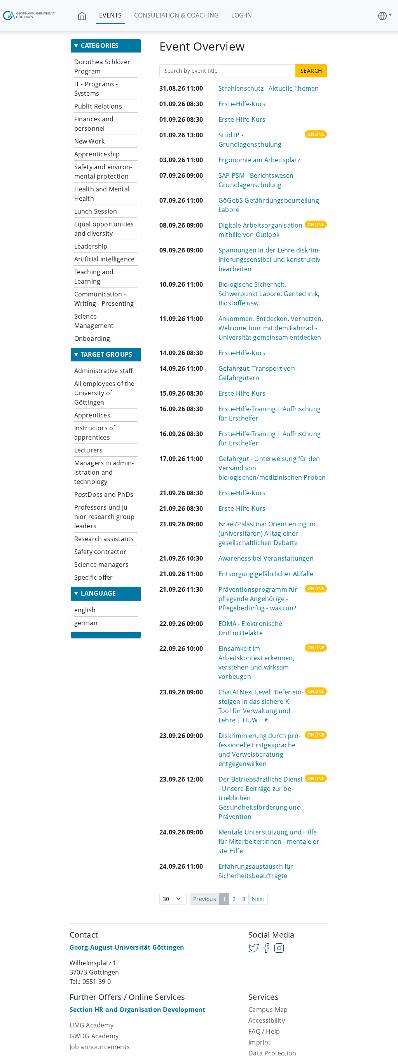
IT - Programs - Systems (96, 89)
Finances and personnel (93, 124)
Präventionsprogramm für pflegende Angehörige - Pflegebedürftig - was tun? (258, 598)
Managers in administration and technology (104, 472)
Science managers (101, 564)
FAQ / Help (264, 1031)
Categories (100, 45)
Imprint (259, 1042)
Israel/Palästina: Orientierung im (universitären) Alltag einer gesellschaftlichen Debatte (267, 533)
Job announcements (100, 1047)
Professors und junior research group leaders (104, 516)
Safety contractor (100, 551)
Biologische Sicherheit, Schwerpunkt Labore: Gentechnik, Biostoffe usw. (268, 293)
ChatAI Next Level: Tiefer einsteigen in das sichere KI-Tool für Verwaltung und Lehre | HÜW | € (261, 706)
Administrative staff (103, 370)
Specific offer (93, 577)
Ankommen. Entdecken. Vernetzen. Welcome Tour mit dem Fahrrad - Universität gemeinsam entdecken (270, 328)
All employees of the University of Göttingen (104, 393)
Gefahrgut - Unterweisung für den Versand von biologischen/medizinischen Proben (272, 468)
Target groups (107, 354)
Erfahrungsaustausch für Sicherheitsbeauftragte (255, 871)
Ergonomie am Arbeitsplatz (259, 160)
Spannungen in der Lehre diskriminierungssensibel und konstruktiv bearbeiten (269, 259)
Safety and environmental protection (103, 172)
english (85, 610)
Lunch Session (95, 211)
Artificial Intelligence (104, 259)
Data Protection (272, 1053)
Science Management (94, 321)
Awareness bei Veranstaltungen (266, 558)
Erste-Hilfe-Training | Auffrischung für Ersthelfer (269, 413)
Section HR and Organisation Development (138, 1009)
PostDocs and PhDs (103, 494)
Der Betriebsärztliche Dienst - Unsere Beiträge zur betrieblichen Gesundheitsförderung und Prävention (260, 798)
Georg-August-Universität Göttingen (127, 947)
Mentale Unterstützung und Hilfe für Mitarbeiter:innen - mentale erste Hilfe (269, 841)
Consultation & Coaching (176, 15)
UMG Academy (91, 1025)
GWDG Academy (94, 1036)
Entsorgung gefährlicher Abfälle (265, 574)
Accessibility (266, 1020)
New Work (89, 141)
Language (98, 593)
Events (110, 15)
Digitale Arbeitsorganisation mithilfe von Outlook (260, 230)
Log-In (241, 15)
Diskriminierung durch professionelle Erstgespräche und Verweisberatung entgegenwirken (259, 749)
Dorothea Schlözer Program (102, 66)
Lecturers (88, 450)
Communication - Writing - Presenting (104, 299)
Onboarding (92, 338)
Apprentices (92, 415)
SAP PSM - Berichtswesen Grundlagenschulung (256, 180)
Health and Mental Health (101, 194)
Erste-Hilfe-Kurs (241, 104)
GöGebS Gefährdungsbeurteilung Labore (268, 205)
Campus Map (268, 1009)
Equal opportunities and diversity (104, 229)
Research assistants (104, 539)
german (86, 623)
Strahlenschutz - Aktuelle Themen (268, 88)
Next (258, 899)
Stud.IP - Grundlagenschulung (250, 140)
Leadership (91, 246)
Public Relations (98, 106)
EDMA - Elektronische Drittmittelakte (250, 628)
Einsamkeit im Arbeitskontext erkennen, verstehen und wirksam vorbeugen (256, 662)
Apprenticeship (97, 154)
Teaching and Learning (93, 277)
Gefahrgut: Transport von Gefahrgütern (256, 373)
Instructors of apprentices (94, 433)
